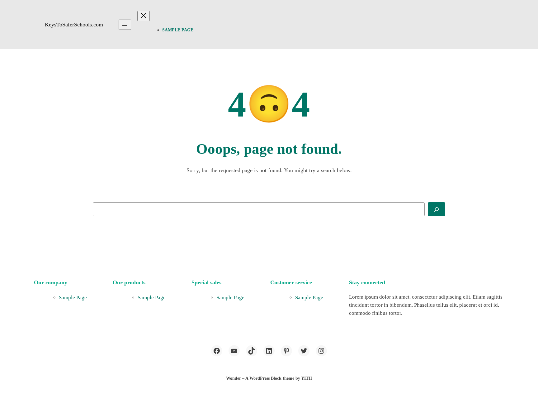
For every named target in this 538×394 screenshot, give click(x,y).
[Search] (436, 209)
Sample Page (177, 30)
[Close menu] (143, 16)
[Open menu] (125, 25)
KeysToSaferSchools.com (74, 24)
